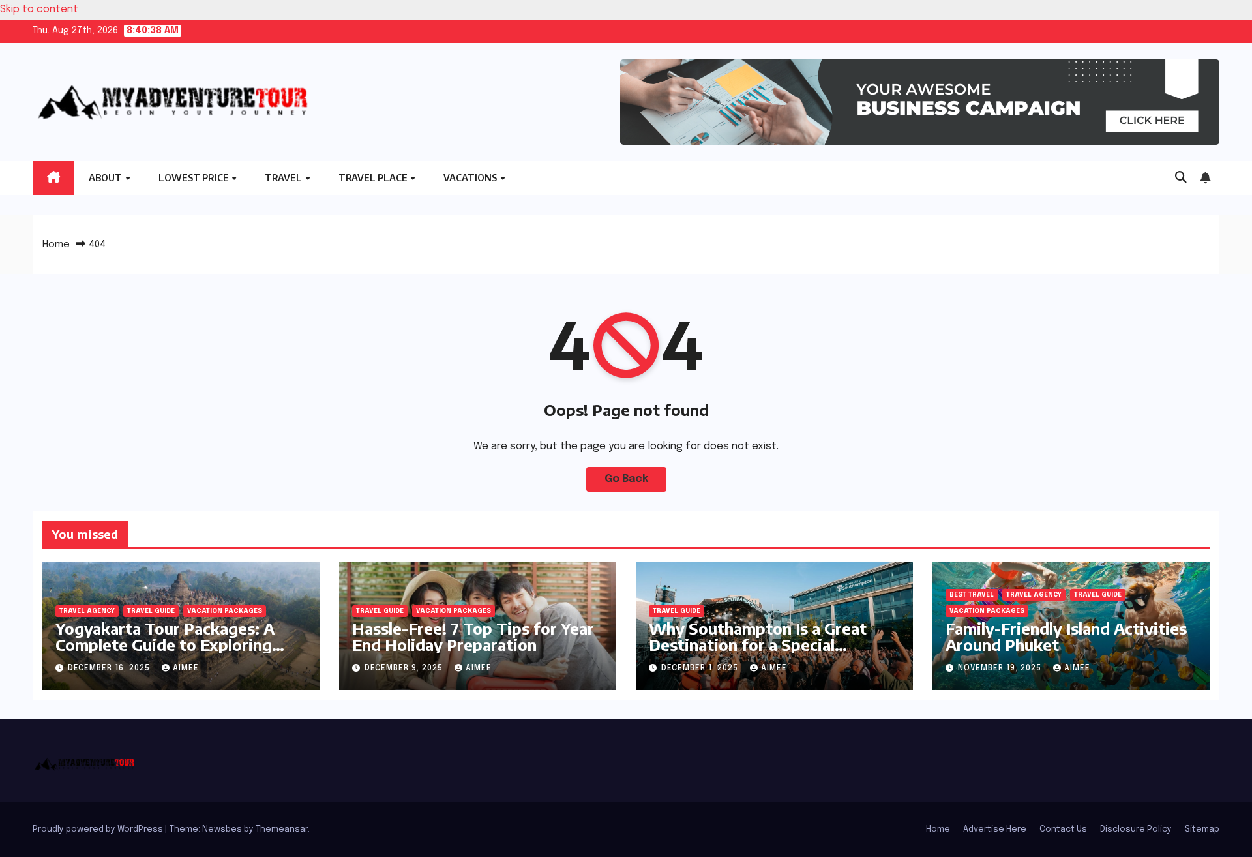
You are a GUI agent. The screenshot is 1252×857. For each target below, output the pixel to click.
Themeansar (282, 829)
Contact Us (1063, 829)
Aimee (186, 668)
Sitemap (1202, 829)
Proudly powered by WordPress (99, 829)
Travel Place (374, 177)
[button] (1181, 178)
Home (56, 244)
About (106, 177)
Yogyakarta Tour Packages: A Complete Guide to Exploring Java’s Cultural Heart (165, 644)
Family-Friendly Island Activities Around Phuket (1066, 636)
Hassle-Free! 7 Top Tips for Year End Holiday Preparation (473, 636)
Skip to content (39, 9)
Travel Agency (87, 611)
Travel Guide (151, 611)
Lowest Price (194, 177)
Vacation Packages (224, 611)
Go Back (626, 479)
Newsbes (222, 829)
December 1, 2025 (701, 668)
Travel (284, 177)
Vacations (471, 177)
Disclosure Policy (1136, 829)
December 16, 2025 (110, 668)
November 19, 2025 (1001, 668)
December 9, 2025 (405, 668)
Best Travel (971, 595)
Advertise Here (994, 829)
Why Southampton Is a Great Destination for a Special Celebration (758, 644)
